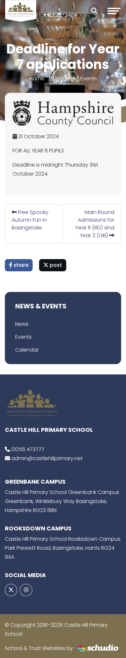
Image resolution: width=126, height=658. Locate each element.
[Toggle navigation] (114, 11)
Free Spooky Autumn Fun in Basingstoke (30, 219)
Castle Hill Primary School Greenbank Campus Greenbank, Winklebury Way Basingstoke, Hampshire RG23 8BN (62, 501)
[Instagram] (26, 590)
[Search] (94, 11)
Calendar (27, 349)
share (20, 265)
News (21, 324)
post (55, 265)
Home (36, 78)
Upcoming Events (75, 78)
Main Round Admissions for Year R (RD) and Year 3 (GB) (94, 223)
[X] (11, 590)
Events (23, 337)
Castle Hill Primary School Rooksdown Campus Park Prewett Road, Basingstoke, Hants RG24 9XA (63, 548)
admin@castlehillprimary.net (47, 458)
